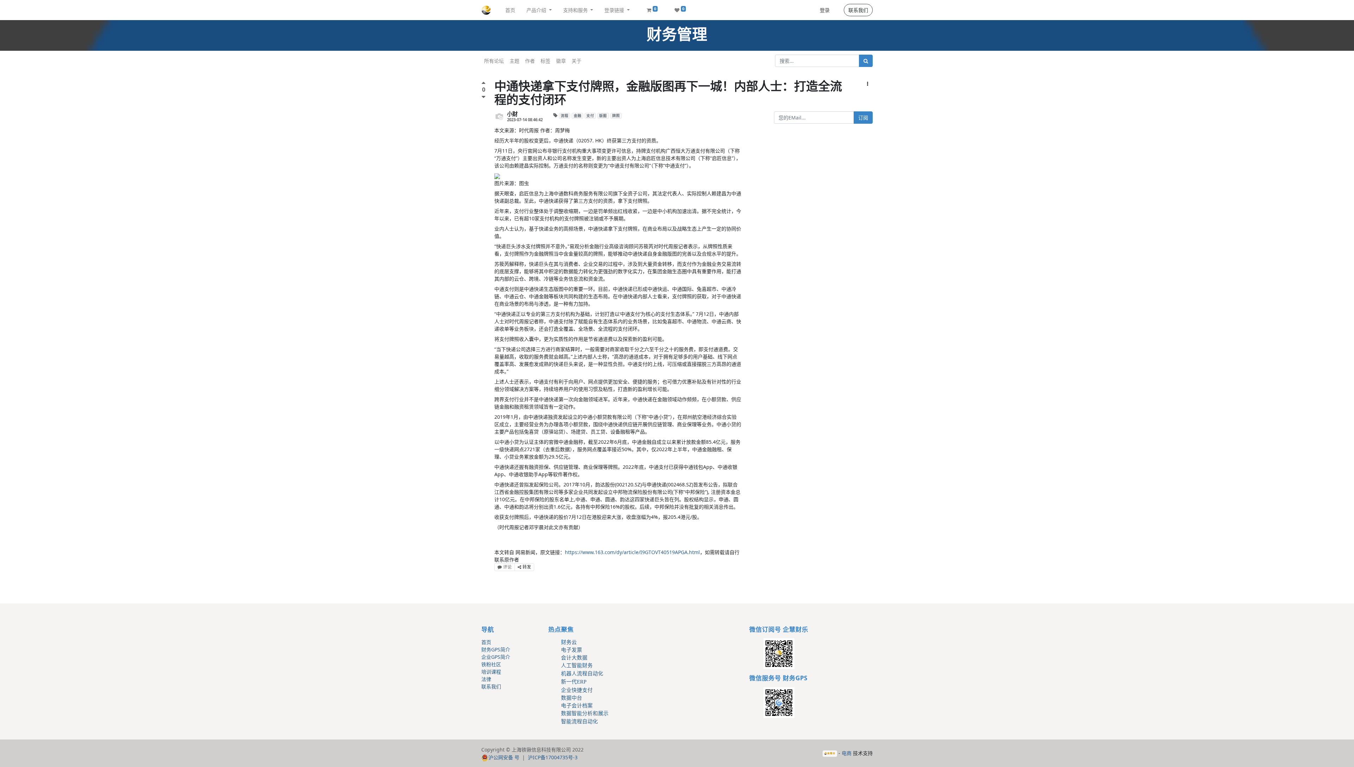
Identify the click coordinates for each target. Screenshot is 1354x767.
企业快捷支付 (577, 690)
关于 (576, 60)
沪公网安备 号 (503, 757)
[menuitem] (510, 10)
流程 (564, 115)
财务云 (569, 642)
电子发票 (571, 650)
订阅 (863, 117)
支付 (590, 115)
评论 (507, 567)
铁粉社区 (491, 664)
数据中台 (571, 698)
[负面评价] (483, 97)
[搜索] (866, 61)
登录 (825, 10)
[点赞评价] (483, 84)
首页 (486, 642)
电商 (847, 753)
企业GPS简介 (495, 657)
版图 (603, 115)
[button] (867, 84)
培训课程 (491, 671)
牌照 (616, 115)
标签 (545, 60)
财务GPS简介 (495, 649)
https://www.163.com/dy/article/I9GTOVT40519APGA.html (632, 552)
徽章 (561, 60)
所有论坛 (494, 60)
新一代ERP (573, 682)
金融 (577, 115)
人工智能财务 (577, 665)
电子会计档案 (577, 705)
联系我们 (858, 10)
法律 (486, 679)
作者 (530, 60)
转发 (527, 567)
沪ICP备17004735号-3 (553, 757)
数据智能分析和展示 (585, 713)
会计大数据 (574, 658)
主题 (514, 60)
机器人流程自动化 (582, 673)
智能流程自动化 (579, 721)
